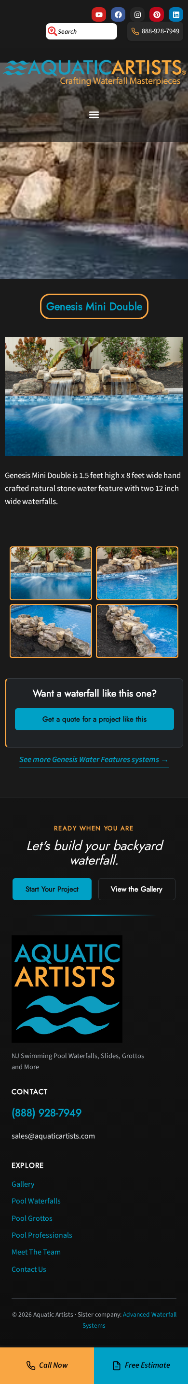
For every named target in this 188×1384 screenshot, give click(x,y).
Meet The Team (36, 1252)
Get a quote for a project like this (94, 719)
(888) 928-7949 (46, 1112)
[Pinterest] (156, 14)
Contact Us (29, 1269)
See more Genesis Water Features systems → (94, 759)
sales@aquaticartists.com (53, 1136)
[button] (94, 115)
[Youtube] (99, 14)
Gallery (23, 1184)
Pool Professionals (42, 1235)
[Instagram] (137, 14)
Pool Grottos (32, 1218)
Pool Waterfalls (36, 1201)
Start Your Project (52, 889)
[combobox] (81, 31)
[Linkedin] (176, 14)
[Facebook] (118, 14)
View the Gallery (136, 889)
